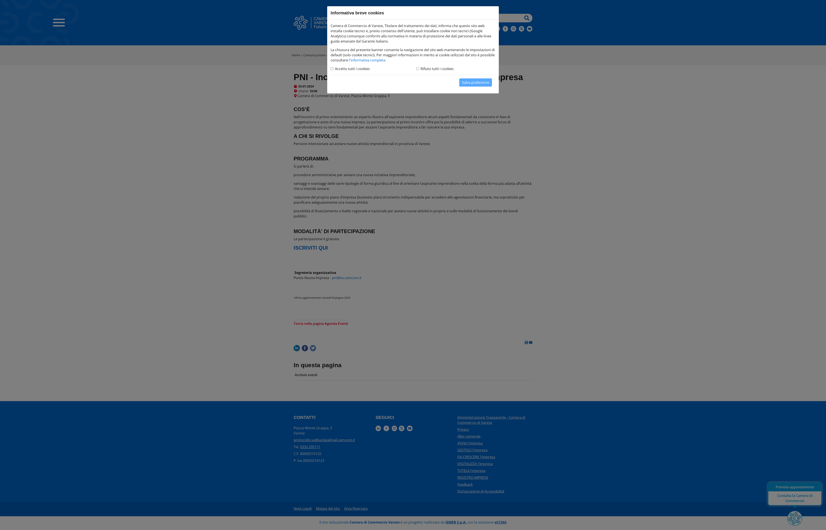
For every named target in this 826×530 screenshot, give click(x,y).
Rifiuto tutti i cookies (437, 68)
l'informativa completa (367, 60)
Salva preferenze (475, 82)
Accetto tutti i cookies (352, 68)
